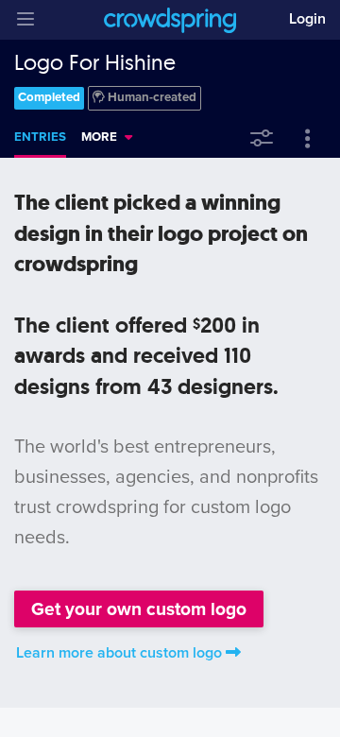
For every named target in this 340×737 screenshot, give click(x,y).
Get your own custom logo (138, 609)
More (99, 137)
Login (307, 18)
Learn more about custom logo (119, 652)
